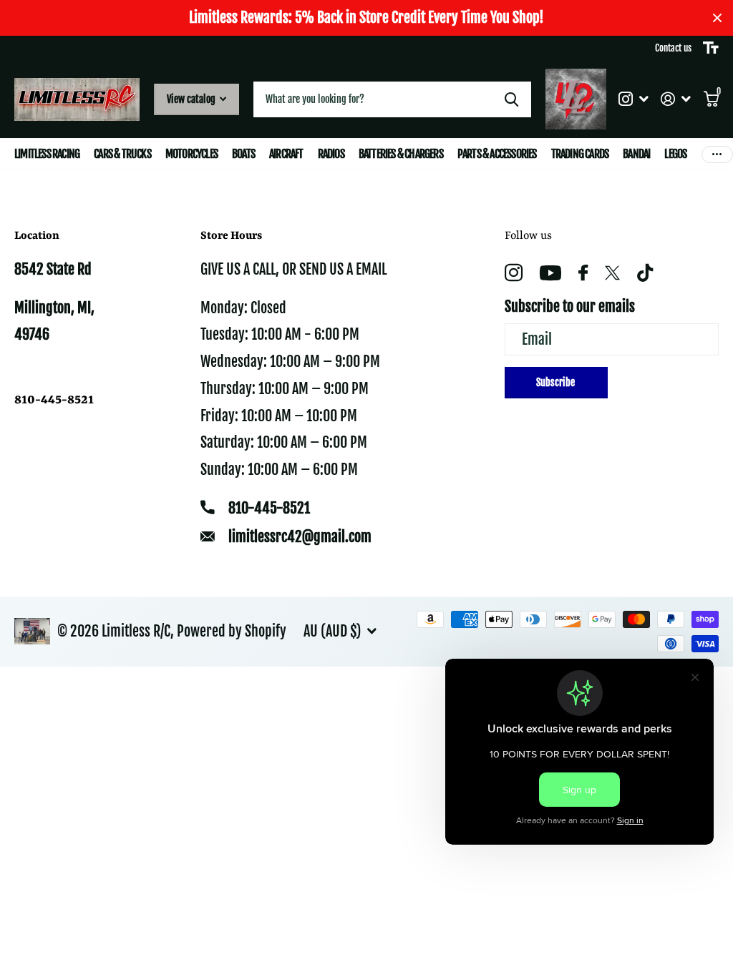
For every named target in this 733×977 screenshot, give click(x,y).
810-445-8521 (269, 508)
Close (717, 18)
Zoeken (511, 99)
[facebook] (583, 272)
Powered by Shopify (231, 631)
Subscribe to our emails (570, 306)
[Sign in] (676, 99)
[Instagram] (514, 273)
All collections (46, 154)
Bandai (636, 154)
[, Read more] (633, 99)
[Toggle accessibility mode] (711, 48)
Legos (675, 154)
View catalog (192, 99)
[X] (612, 273)
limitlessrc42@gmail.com (300, 537)
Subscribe (556, 382)
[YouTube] (550, 272)
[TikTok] (645, 273)
